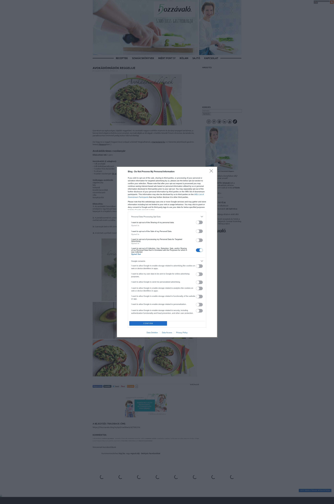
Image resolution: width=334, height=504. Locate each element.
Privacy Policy (181, 332)
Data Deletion (152, 332)
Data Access (167, 332)
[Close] (212, 171)
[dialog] (167, 252)
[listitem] (167, 216)
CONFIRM (148, 323)
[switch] (199, 222)
